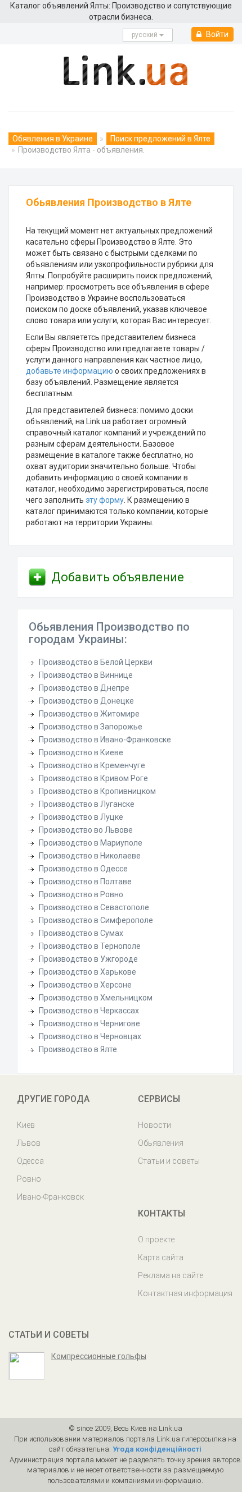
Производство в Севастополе (94, 907)
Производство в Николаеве (90, 855)
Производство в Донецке (86, 700)
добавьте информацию (69, 370)
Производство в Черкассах (89, 1010)
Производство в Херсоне (85, 984)
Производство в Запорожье (90, 726)
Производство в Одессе (83, 868)
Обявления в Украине (52, 138)
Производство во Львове (86, 829)
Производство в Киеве (81, 752)
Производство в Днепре (84, 687)
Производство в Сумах (81, 933)
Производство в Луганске (87, 804)
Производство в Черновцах (90, 1036)
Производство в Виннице (86, 675)
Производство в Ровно (81, 894)
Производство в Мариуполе (90, 842)
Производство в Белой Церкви (96, 662)
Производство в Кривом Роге (93, 778)
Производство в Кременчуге (92, 765)
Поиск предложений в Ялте (160, 138)
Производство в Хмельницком (96, 997)
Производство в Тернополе (90, 946)
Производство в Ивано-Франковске (105, 739)
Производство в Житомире (89, 713)
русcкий (145, 35)
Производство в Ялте (78, 1049)
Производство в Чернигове (89, 1023)
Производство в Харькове (87, 971)
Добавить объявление (117, 577)
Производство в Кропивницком (97, 791)
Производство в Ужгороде (88, 958)
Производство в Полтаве (85, 881)
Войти (216, 34)
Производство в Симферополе (96, 920)
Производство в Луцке (81, 816)
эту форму (105, 499)
